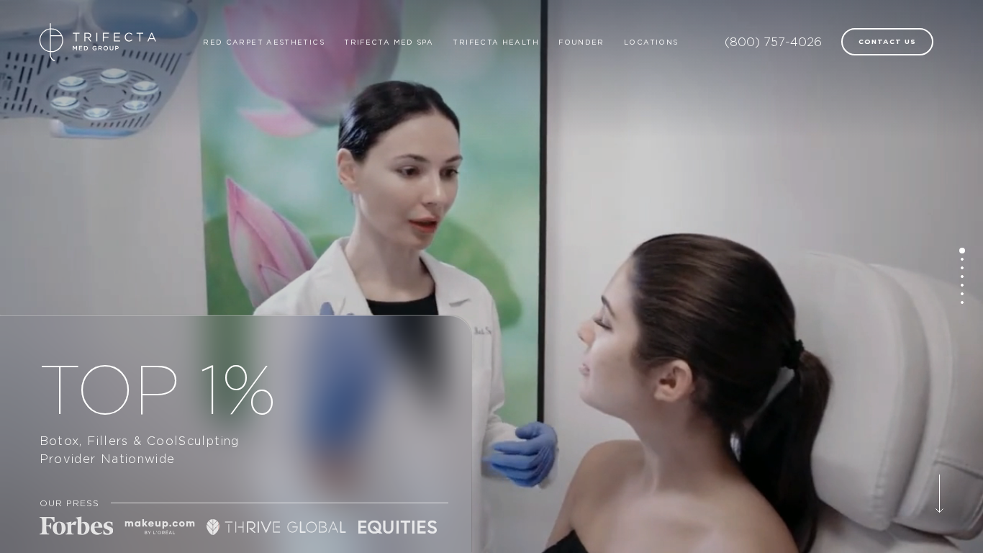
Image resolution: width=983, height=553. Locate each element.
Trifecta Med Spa (388, 42)
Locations (651, 42)
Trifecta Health (496, 42)
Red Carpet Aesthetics (264, 42)
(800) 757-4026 (773, 42)
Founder (581, 42)
